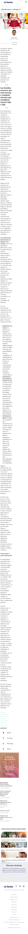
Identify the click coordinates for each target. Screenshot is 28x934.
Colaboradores (14, 897)
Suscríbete (14, 894)
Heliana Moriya (4, 812)
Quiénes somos (14, 899)
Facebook (9, 738)
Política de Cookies (14, 924)
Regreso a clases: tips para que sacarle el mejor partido (12, 850)
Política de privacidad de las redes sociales (14, 922)
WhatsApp (10, 743)
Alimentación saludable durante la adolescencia (5, 802)
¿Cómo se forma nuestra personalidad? (6, 785)
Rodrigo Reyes (14, 37)
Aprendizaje (14, 907)
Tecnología (14, 909)
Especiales (14, 901)
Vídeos (14, 914)
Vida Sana (14, 912)
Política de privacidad (14, 919)
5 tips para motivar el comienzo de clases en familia (13, 840)
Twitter (9, 732)
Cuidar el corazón (5, 810)
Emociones (14, 904)
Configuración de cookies (14, 927)
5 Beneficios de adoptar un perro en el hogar (6, 817)
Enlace (9, 749)
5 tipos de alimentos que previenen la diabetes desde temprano (5, 793)
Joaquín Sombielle (5, 787)
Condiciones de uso (14, 917)
